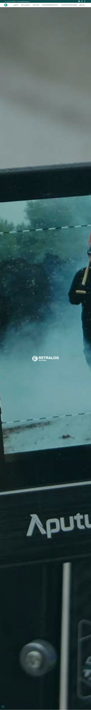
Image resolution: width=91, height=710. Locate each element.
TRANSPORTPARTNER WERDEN (69, 5)
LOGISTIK (15, 5)
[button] (3, 707)
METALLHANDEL (25, 5)
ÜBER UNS (82, 5)
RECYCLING (36, 5)
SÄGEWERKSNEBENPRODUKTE (50, 5)
